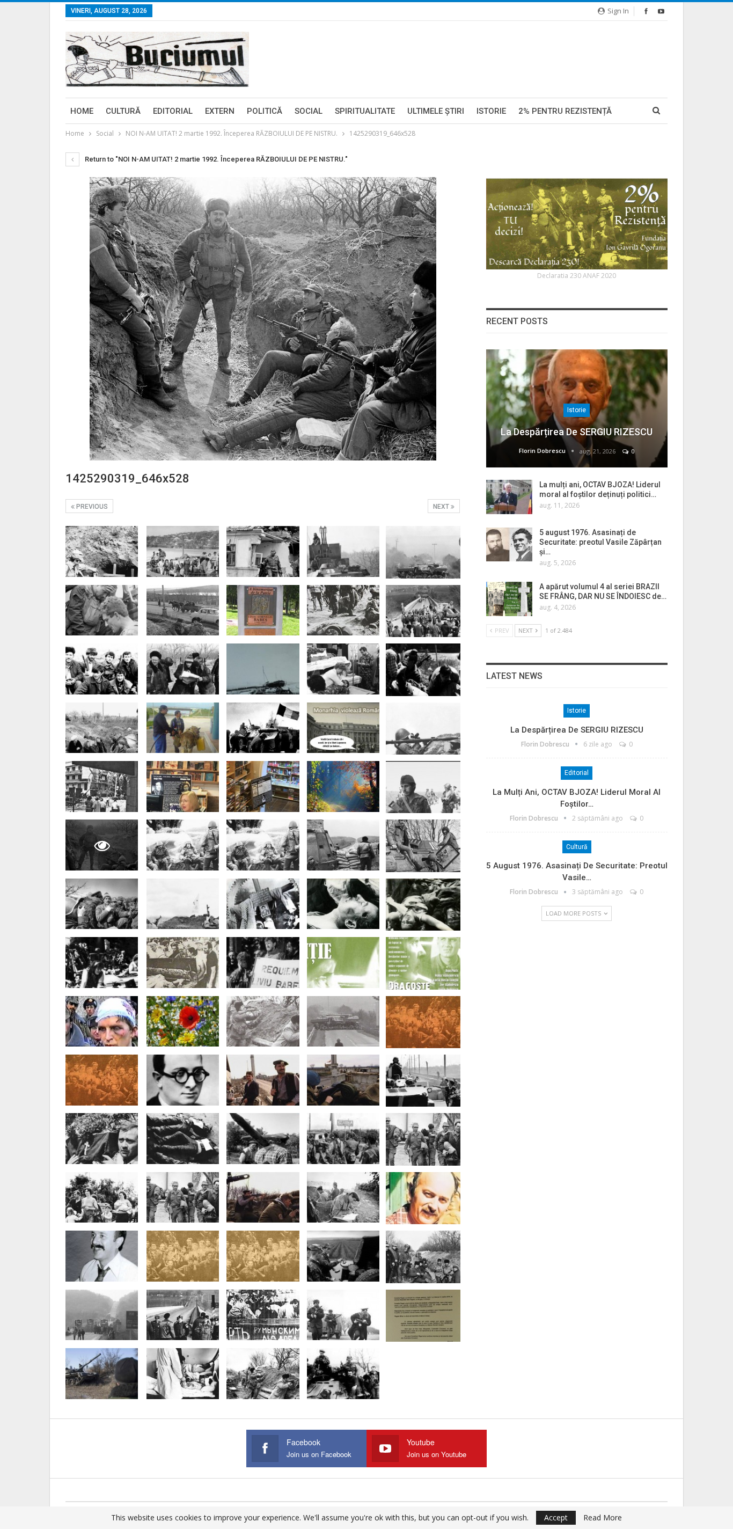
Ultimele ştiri (435, 111)
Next (442, 506)
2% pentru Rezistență (565, 111)
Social (308, 111)
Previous (91, 506)
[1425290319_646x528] (101, 551)
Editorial (173, 111)
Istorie (491, 111)
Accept (556, 1517)
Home (81, 111)
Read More (602, 1517)
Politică (264, 111)
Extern (219, 111)
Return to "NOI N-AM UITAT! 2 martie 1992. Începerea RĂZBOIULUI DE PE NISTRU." (215, 159)
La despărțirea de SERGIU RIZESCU (577, 431)
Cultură (123, 111)
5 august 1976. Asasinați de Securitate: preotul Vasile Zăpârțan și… (600, 542)
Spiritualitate (365, 111)
